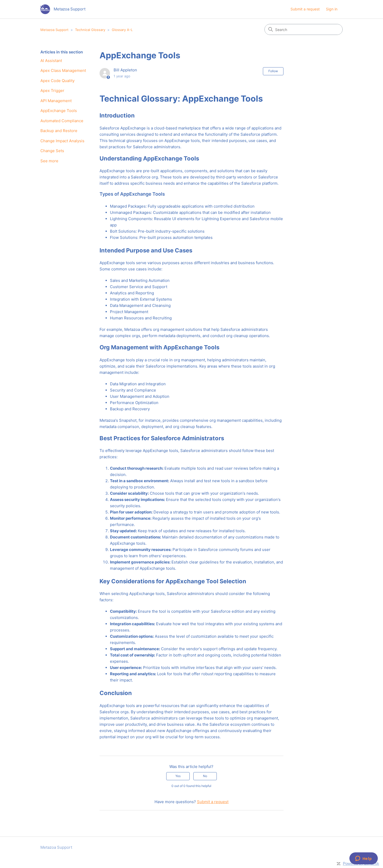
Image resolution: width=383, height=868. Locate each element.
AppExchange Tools (58, 110)
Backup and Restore (58, 130)
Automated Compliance (61, 120)
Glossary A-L (122, 30)
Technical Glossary (90, 30)
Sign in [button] (331, 9)
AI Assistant (51, 60)
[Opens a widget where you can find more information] (363, 858)
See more (49, 160)
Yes (178, 776)
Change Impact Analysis (62, 140)
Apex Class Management (63, 70)
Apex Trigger (52, 90)
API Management (56, 100)
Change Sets (52, 150)
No (205, 776)
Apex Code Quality (57, 80)
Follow (273, 71)
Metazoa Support (54, 30)
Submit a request (305, 9)
